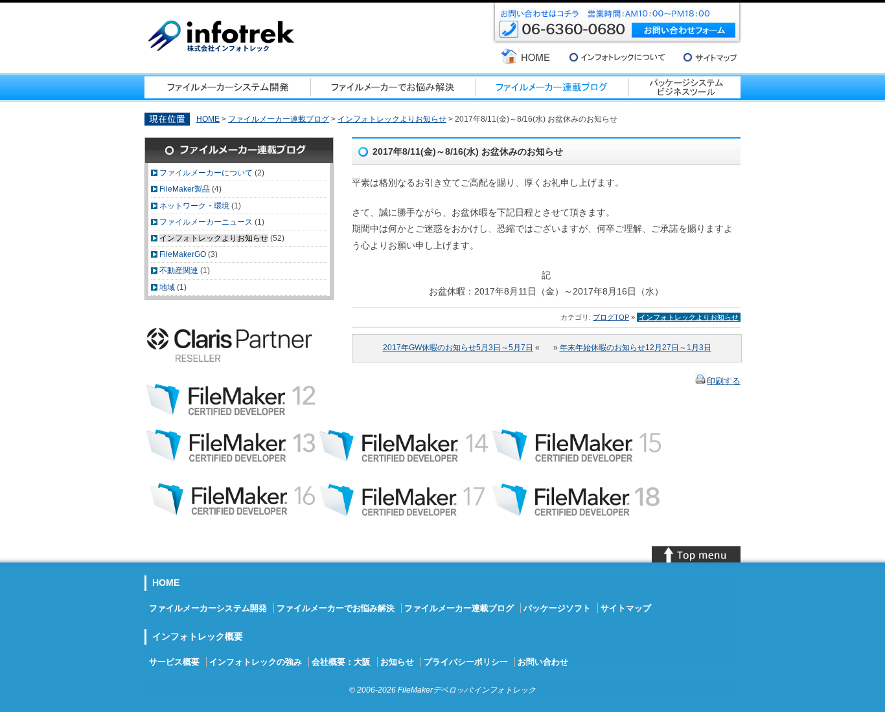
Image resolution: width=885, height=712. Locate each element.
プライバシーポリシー (466, 662)
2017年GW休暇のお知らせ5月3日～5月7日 (458, 347)
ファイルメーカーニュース (206, 222)
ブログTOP (611, 317)
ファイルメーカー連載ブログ (278, 119)
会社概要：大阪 (341, 662)
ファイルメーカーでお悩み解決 (336, 608)
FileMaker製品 (184, 189)
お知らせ (397, 662)
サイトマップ (626, 608)
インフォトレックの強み (255, 662)
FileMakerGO (182, 254)
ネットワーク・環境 (194, 206)
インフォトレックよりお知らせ (392, 119)
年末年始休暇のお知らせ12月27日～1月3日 (635, 347)
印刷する (724, 381)
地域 (167, 287)
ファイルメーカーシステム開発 (208, 608)
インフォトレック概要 (197, 636)
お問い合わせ (543, 662)
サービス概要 (174, 662)
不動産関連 (178, 270)
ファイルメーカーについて (206, 173)
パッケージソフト (557, 608)
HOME (208, 119)
